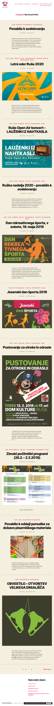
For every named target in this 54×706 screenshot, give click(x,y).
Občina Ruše (19, 24)
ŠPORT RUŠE (38, 217)
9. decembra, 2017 (31, 591)
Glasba (11, 58)
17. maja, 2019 (31, 230)
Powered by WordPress (18, 703)
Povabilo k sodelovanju (27, 29)
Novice (16, 3)
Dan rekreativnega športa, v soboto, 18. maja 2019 (27, 225)
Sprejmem (49, 703)
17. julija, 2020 (31, 68)
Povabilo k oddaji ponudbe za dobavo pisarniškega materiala (27, 526)
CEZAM (13, 24)
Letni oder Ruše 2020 (30, 58)
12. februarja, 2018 (31, 351)
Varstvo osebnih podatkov (45, 5)
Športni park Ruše (44, 3)
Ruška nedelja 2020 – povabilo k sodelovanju (27, 187)
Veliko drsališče (40, 449)
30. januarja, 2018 (31, 461)
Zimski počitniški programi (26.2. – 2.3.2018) (27, 456)
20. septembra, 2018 (31, 296)
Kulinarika (15, 217)
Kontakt (50, 3)
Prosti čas (45, 58)
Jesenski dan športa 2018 (27, 292)
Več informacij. (43, 703)
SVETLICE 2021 (31, 686)
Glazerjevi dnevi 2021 (33, 691)
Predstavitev (27, 3)
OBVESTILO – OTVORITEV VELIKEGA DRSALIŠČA (27, 586)
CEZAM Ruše (9, 703)
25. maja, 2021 (31, 32)
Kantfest (17, 58)
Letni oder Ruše (35, 3)
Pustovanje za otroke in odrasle (27, 347)
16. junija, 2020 (31, 135)
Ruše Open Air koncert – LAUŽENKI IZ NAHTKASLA (27, 130)
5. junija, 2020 (31, 193)
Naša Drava (21, 3)
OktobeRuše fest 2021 (33, 688)
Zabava (43, 123)
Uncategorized (36, 519)
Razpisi (20, 519)
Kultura (22, 58)
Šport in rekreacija (27, 24)
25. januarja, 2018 (31, 531)
